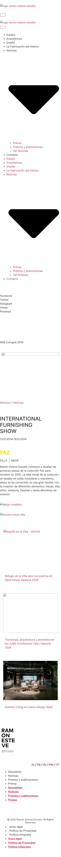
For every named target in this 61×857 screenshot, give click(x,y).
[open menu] (3, 15)
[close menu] (3, 27)
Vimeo (4, 307)
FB (39, 764)
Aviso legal (16, 826)
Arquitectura (14, 38)
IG (33, 764)
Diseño (11, 42)
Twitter (4, 299)
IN (44, 764)
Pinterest (5, 311)
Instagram (6, 303)
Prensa (17, 143)
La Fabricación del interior (23, 46)
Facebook (6, 295)
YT (57, 764)
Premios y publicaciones (28, 147)
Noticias (5, 402)
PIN (51, 764)
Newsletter (14, 771)
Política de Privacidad (22, 830)
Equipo (11, 34)
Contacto (12, 154)
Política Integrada (20, 834)
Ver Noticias (20, 150)
